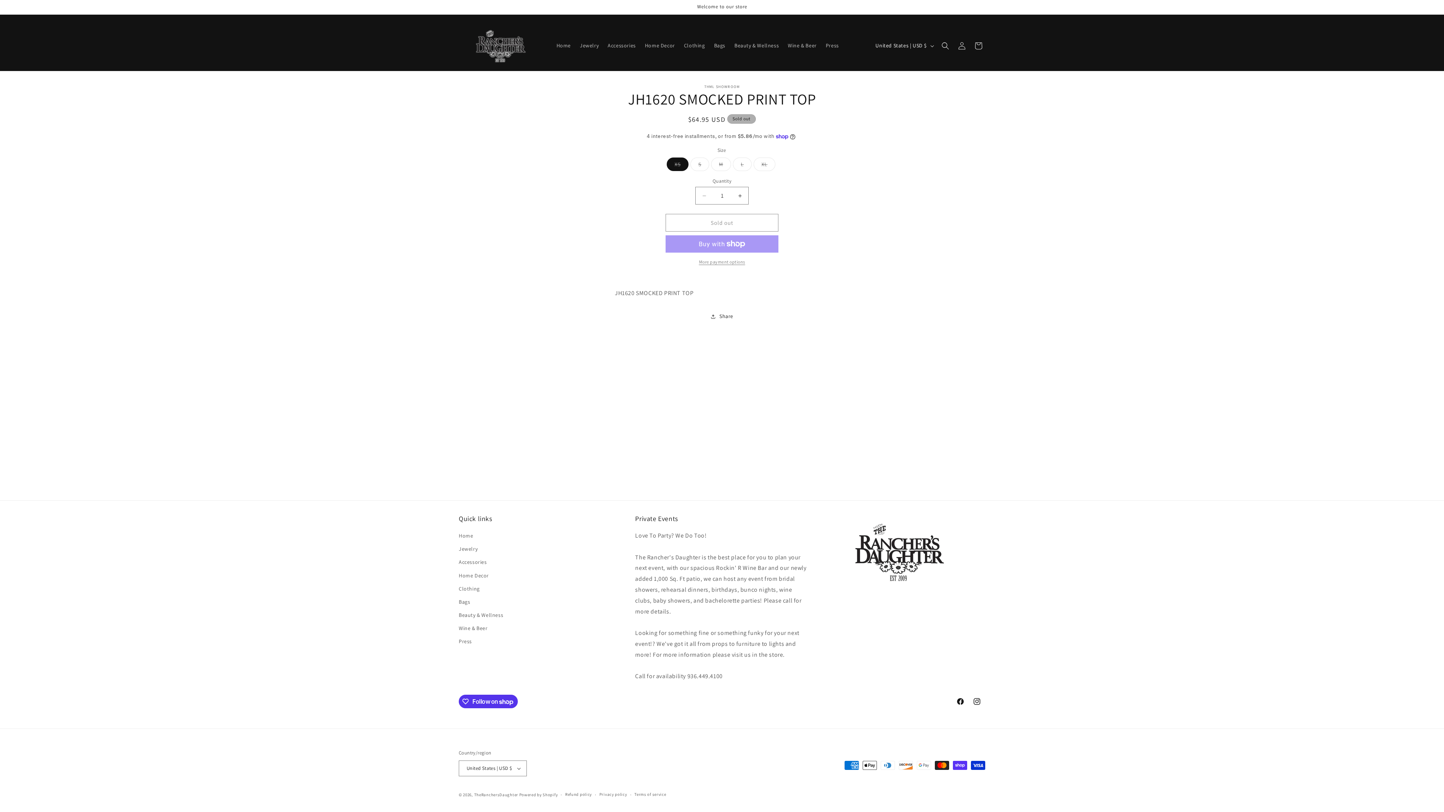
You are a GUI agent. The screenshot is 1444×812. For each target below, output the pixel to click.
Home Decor (474, 575)
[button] (945, 46)
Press (465, 641)
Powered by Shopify (538, 794)
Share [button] (726, 316)
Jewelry (468, 548)
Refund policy (578, 794)
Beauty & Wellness (481, 615)
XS (682, 166)
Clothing (469, 588)
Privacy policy (613, 794)
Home (466, 535)
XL (768, 166)
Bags (464, 601)
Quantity (722, 181)
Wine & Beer (473, 628)
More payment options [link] (722, 262)
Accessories (473, 562)
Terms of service (650, 794)
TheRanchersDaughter (496, 794)
